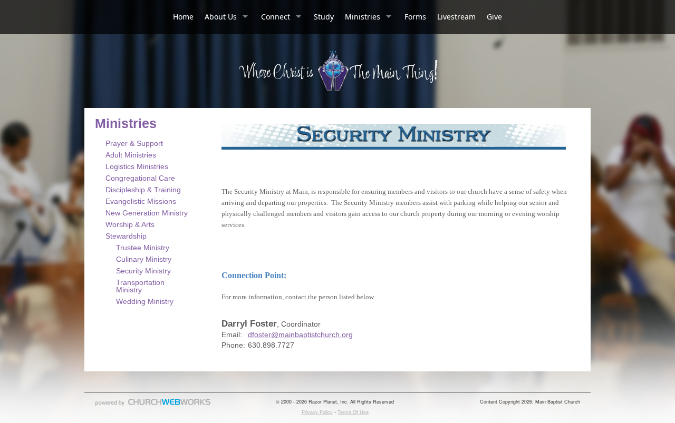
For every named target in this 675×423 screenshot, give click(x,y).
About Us (221, 17)
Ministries (362, 17)
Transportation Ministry (140, 286)
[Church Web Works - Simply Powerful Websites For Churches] (153, 405)
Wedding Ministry (144, 301)
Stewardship (126, 236)
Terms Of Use (353, 412)
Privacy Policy (317, 412)
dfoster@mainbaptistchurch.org (300, 334)
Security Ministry (143, 271)
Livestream (456, 17)
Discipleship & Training (143, 189)
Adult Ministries (130, 155)
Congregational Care (140, 178)
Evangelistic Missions (140, 201)
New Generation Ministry (146, 213)
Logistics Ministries (136, 166)
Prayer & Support (134, 143)
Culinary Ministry (143, 259)
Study (324, 17)
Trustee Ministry (142, 247)
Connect (275, 17)
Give (494, 17)
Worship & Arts (130, 224)
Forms (415, 17)
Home (183, 17)
